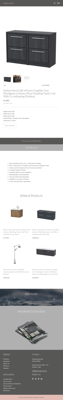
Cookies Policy (7, 379)
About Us (6, 363)
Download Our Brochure (31, 311)
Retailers (6, 368)
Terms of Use (7, 381)
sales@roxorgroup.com (39, 371)
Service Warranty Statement (12, 383)
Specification (31, 147)
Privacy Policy (7, 386)
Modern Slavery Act (9, 388)
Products (6, 359)
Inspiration (6, 361)
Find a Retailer (10, 125)
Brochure (6, 366)
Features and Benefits (31, 141)
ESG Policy (6, 390)
